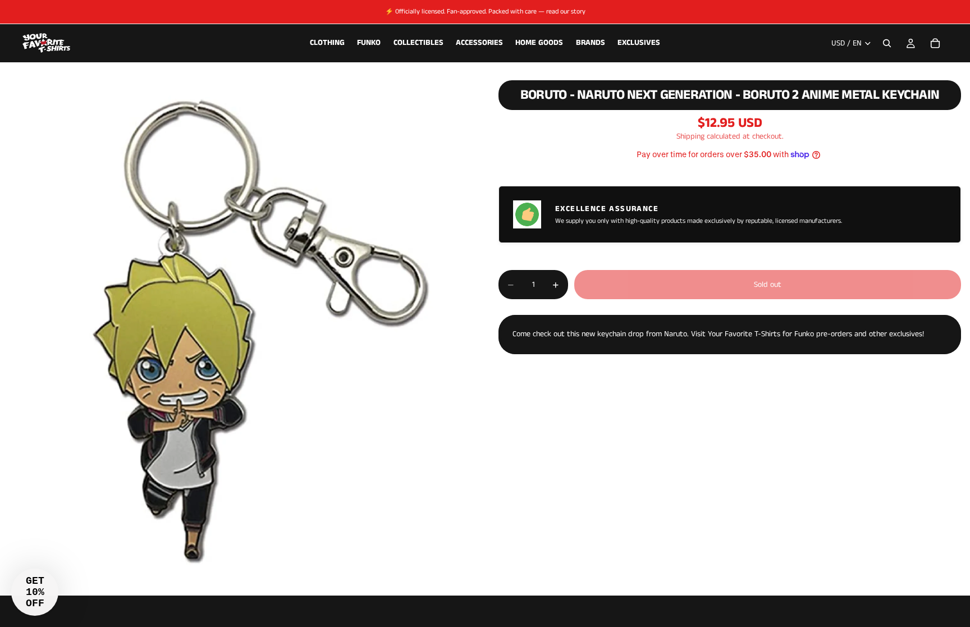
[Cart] (935, 43)
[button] (34, 592)
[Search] (887, 43)
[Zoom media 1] (236, 331)
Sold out (767, 284)
